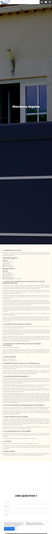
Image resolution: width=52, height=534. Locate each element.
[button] (50, 2)
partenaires (46, 453)
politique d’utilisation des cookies (23, 428)
